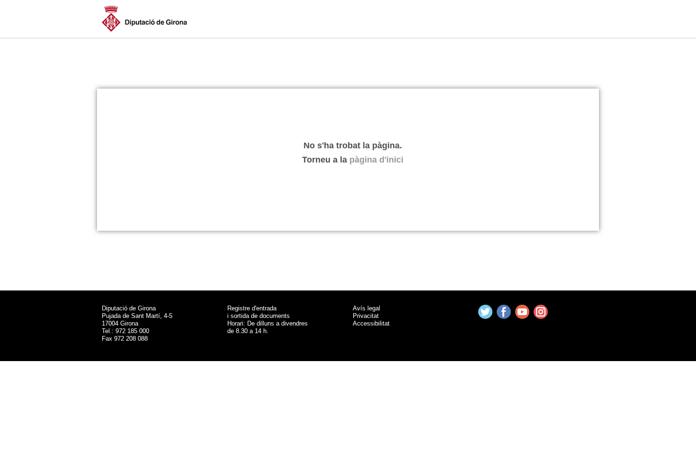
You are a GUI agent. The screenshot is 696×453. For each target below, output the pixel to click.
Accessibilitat (371, 323)
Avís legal (366, 308)
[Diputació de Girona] (144, 18)
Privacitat (366, 315)
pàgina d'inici (376, 159)
